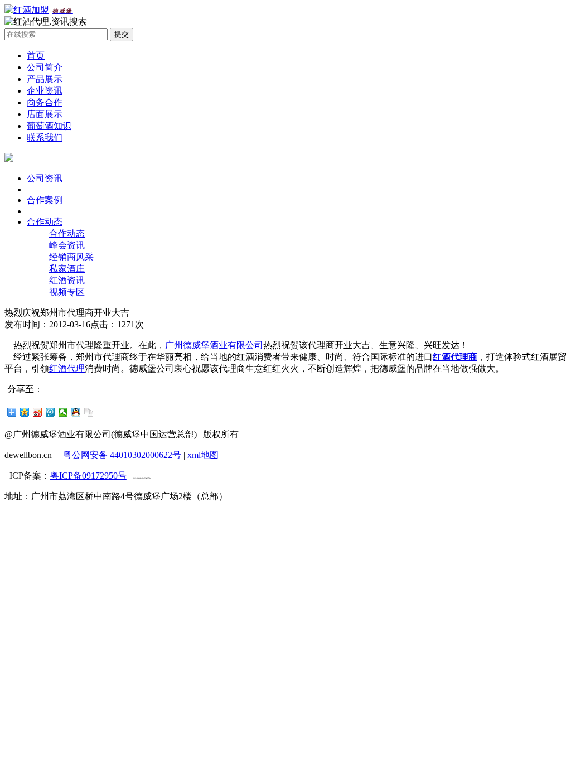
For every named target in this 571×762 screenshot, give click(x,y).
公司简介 (44, 67)
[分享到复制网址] (89, 412)
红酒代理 (67, 368)
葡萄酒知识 (49, 126)
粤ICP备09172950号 (88, 475)
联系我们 (44, 137)
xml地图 (203, 455)
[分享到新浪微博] (37, 412)
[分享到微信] (63, 412)
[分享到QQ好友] (76, 412)
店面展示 (44, 114)
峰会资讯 (67, 245)
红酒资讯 (67, 280)
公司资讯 (44, 178)
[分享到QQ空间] (25, 412)
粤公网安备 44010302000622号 (122, 455)
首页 (36, 55)
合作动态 (44, 221)
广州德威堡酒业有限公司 (214, 345)
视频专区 (67, 292)
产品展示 (44, 79)
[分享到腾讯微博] (50, 412)
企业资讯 (44, 90)
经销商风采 (71, 257)
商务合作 (44, 102)
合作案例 (44, 200)
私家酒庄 (67, 268)
